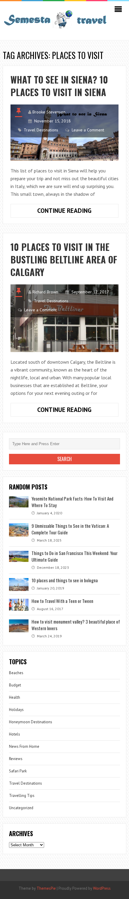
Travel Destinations (41, 130)
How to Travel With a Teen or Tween (62, 601)
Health (14, 697)
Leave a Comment (88, 130)
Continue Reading (74, 212)
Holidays (16, 709)
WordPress (102, 888)
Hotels (14, 734)
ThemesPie (46, 888)
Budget (15, 685)
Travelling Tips (21, 795)
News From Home (24, 746)
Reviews (15, 758)
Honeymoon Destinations (30, 721)
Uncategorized (21, 807)
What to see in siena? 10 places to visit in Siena (59, 86)
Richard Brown (45, 292)
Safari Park (18, 771)
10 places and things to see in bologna (65, 580)
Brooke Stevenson (48, 112)
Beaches (16, 672)
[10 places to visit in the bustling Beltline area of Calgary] (64, 318)
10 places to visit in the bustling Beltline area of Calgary (63, 259)
